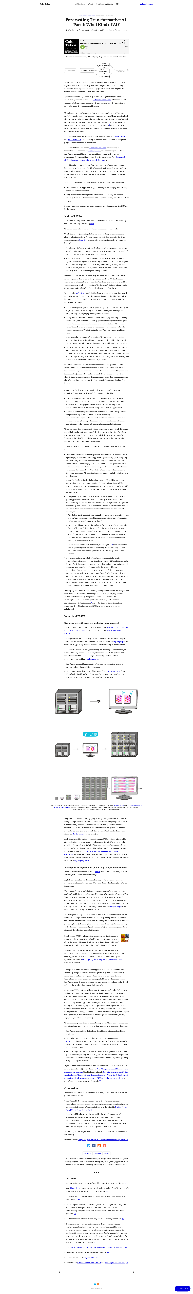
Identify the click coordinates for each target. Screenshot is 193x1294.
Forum (106, 1153)
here (92, 223)
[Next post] (132, 1272)
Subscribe (87, 1153)
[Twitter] (95, 1284)
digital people (94, 150)
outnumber (71, 1041)
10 (100, 1081)
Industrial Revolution (102, 99)
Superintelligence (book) (113, 1072)
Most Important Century (105, 4)
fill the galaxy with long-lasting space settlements (103, 959)
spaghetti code (89, 1257)
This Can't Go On (74, 139)
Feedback (97, 1153)
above (97, 871)
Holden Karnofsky (88, 15)
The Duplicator (121, 136)
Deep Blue (83, 240)
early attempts (116, 906)
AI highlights (80, 4)
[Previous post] (60, 1272)
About (90, 4)
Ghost (100, 1288)
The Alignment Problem (115, 1262)
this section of (75, 1188)
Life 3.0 (97, 1262)
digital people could (82, 860)
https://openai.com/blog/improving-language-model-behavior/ (97, 1247)
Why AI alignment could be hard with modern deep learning (103, 1139)
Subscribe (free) (146, 4)
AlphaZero (79, 293)
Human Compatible (85, 1262)
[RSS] (98, 1284)
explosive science (97, 147)
